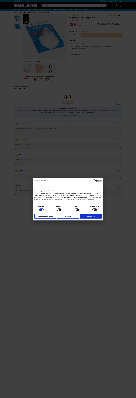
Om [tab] (92, 186)
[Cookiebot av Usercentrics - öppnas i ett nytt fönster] (95, 180)
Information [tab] (68, 186)
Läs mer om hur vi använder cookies (45, 201)
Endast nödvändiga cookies (45, 216)
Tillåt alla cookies (90, 216)
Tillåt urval (68, 216)
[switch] (59, 209)
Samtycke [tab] (44, 186)
